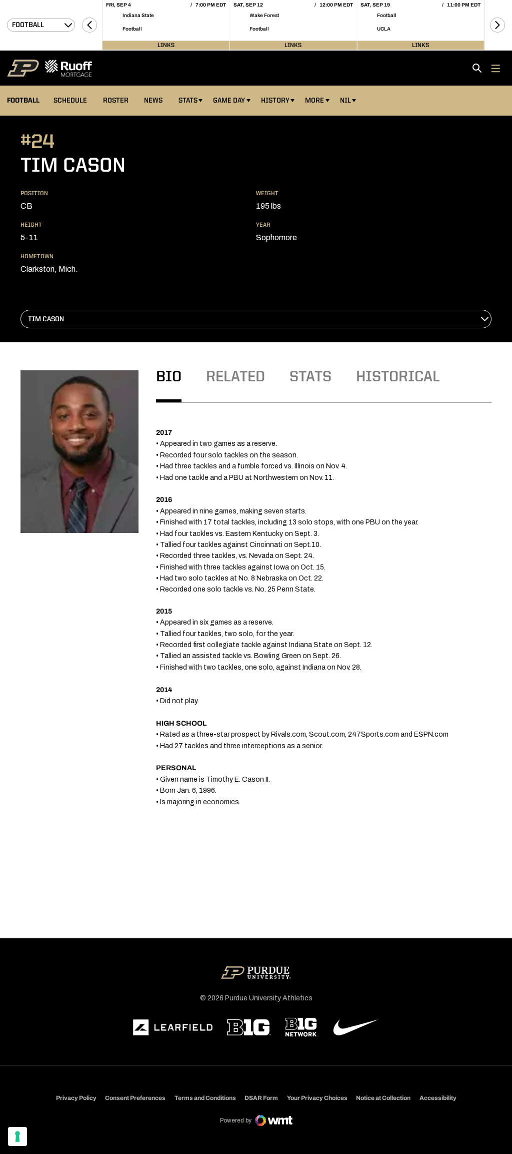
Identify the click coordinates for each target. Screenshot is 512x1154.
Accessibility (438, 1097)
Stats (188, 100)
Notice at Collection (383, 1097)
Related (235, 377)
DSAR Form (261, 1097)
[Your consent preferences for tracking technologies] (17, 1136)
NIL (345, 100)
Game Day (229, 100)
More (314, 100)
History (275, 100)
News (153, 100)
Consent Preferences (135, 1097)
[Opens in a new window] (173, 1027)
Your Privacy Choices (317, 1097)
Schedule (70, 100)
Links (166, 45)
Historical (398, 377)
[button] (89, 25)
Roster (115, 100)
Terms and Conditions (205, 1097)
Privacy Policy (76, 1097)
